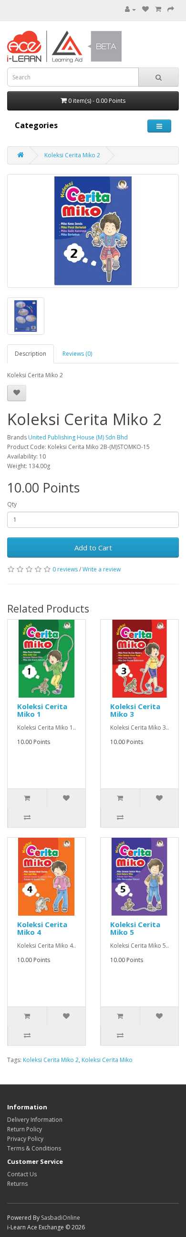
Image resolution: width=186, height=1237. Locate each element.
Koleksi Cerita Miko (107, 1060)
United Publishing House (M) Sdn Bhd (78, 437)
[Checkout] (170, 9)
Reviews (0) (77, 354)
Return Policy (24, 1129)
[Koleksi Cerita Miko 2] (93, 231)
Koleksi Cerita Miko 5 (135, 928)
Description (30, 354)
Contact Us (22, 1174)
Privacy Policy (25, 1139)
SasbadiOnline (60, 1218)
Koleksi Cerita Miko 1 (42, 710)
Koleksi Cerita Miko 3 (135, 710)
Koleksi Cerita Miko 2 (72, 155)
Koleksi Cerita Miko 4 (42, 928)
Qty (12, 504)
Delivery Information (34, 1120)
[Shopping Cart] (158, 9)
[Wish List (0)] (145, 9)
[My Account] (130, 9)
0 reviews (65, 569)
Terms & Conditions (34, 1148)
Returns (17, 1184)
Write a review (102, 569)
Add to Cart (93, 547)
